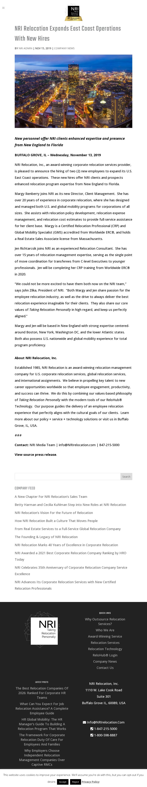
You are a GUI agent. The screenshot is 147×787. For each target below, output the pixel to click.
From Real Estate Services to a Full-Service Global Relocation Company (68, 529)
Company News (64, 48)
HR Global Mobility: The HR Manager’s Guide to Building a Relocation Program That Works (42, 724)
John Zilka (29, 290)
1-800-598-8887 (105, 735)
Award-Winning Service (105, 636)
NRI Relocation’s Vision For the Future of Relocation (54, 513)
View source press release (35, 454)
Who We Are (105, 630)
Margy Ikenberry (27, 193)
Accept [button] (62, 781)
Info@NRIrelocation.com (105, 722)
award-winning (61, 164)
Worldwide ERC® (101, 232)
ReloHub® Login (105, 655)
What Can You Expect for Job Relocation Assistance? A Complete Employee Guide (41, 708)
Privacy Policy (90, 781)
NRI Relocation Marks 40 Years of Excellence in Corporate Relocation (66, 545)
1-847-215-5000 (105, 729)
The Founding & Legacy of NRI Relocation (46, 537)
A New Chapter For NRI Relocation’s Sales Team (51, 496)
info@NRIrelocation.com (77, 445)
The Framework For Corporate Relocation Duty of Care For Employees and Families (42, 739)
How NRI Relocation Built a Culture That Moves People (56, 521)
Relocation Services (105, 642)
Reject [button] (75, 781)
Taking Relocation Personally (39, 400)
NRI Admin (25, 48)
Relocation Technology (105, 649)
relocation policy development (72, 213)
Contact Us (105, 667)
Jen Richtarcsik (25, 248)
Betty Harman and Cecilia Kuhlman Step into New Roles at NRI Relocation (70, 504)
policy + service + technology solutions (69, 419)
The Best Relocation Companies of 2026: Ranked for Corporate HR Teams (42, 693)
